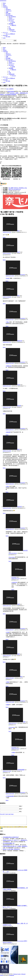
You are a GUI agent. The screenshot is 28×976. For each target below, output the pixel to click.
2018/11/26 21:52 (10, 483)
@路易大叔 (8, 366)
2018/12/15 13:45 (7, 771)
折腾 (7, 12)
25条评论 (11, 88)
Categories (5, 7)
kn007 (18, 252)
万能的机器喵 (20, 769)
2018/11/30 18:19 (7, 655)
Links (4, 37)
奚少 (18, 230)
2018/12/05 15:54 (15, 578)
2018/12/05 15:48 (10, 702)
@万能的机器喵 (10, 796)
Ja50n (18, 384)
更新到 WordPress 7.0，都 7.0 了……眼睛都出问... (15, 840)
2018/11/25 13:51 (10, 319)
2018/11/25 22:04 (7, 508)
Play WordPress (12, 16)
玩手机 (13, 22)
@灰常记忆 (14, 582)
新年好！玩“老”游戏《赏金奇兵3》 (12, 849)
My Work (8, 36)
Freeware (13, 31)
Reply (4, 237)
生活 (10, 28)
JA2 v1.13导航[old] (10, 33)
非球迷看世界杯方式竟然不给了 (11, 837)
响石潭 (19, 405)
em (1, 814)
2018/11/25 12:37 (7, 386)
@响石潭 (8, 432)
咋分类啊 (8, 13)
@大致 (7, 632)
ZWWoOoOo (3, 0)
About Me (5, 35)
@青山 (7, 322)
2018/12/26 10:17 (15, 748)
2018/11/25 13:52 (10, 363)
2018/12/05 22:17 (13, 723)
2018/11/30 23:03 (10, 678)
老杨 (18, 654)
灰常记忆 (19, 506)
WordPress (8, 9)
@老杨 (7, 682)
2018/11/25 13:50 (10, 275)
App (7, 8)
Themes (4, 5)
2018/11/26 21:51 (10, 429)
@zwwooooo (12, 557)
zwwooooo (22, 274)
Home (4, 3)
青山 (18, 295)
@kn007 (8, 278)
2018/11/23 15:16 (7, 232)
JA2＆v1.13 (8, 10)
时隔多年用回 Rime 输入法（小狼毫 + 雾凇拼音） (15, 846)
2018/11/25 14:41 (7, 407)
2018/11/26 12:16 (7, 605)
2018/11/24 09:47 (7, 253)
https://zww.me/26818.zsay (15, 189)
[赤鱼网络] (4, 972)
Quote (12, 814)
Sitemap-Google (17, 974)
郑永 (18, 449)
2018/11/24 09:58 (7, 297)
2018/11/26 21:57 (10, 629)
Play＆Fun (11, 20)
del (3, 814)
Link (7, 814)
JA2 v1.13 (5, 32)
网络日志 (13, 25)
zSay (4, 4)
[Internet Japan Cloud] (9, 963)
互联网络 (11, 23)
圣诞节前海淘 (10, 91)
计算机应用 (11, 29)
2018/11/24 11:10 (7, 342)
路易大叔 (19, 340)
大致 (18, 604)
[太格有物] (23, 963)
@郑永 (7, 486)
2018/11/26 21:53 (10, 529)
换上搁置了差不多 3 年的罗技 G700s (18, 188)
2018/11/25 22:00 (7, 450)
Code (9, 814)
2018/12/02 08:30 (13, 553)
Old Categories (9, 15)
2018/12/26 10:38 (10, 793)
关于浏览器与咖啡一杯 (8, 843)
